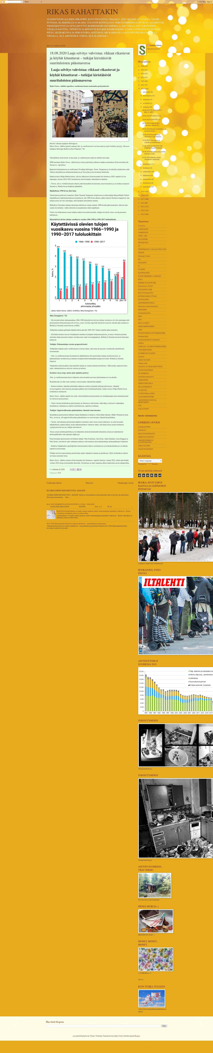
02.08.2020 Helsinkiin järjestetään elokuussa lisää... (154, 152)
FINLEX (141, 252)
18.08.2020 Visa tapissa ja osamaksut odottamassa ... (152, 141)
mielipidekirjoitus (144, 313)
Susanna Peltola (155, 45)
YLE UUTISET (143, 409)
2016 (143, 203)
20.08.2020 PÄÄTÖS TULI (151, 116)
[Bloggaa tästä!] (73, 469)
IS (139, 266)
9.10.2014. (141, 226)
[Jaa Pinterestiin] (80, 469)
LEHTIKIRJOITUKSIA (146, 303)
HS (139, 259)
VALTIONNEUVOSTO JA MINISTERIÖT (147, 401)
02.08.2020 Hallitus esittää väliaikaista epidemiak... (151, 158)
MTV (140, 319)
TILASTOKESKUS (145, 387)
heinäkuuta (147, 164)
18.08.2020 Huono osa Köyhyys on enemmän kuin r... (154, 130)
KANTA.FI (142, 430)
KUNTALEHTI (143, 299)
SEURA (141, 343)
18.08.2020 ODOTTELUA (151, 119)
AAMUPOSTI (143, 232)
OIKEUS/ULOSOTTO (146, 437)
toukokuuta (147, 171)
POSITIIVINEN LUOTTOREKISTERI (151, 333)
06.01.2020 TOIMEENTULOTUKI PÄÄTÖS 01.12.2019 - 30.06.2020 (70, 504)
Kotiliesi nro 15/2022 (145, 286)
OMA (140, 329)
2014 (143, 210)
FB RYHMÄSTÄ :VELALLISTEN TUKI (152, 249)
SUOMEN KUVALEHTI (146, 353)
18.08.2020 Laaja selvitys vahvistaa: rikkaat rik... (151, 124)
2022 (143, 81)
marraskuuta (147, 95)
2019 (143, 191)
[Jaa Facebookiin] (78, 469)
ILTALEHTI (142, 262)
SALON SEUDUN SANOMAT (149, 340)
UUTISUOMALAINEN (146, 393)
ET (139, 246)
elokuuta (146, 107)
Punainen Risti (143, 336)
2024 (143, 73)
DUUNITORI (143, 239)
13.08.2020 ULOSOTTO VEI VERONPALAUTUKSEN (152, 147)
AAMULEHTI (143, 229)
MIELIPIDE (142, 309)
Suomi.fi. (141, 356)
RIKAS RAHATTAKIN (82, 11)
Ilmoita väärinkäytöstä (147, 415)
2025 (143, 70)
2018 (143, 195)
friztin (120, 1036)
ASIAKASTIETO (144, 427)
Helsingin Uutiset (144, 256)
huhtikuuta (147, 175)
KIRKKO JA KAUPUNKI (147, 283)
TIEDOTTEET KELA (145, 383)
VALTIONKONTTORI (146, 397)
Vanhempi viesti (125, 482)
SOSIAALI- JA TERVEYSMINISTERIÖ (152, 346)
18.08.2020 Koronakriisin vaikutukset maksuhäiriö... (152, 135)
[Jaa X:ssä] (76, 469)
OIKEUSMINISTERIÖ (146, 326)
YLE (59, 473)
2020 (143, 89)
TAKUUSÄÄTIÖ (144, 360)
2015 (143, 206)
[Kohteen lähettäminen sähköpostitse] (71, 469)
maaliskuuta (147, 179)
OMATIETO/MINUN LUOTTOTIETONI (145, 441)
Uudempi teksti (54, 482)
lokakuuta (146, 99)
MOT (140, 316)
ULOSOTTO (142, 390)
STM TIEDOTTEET (145, 350)
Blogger (137, 1036)
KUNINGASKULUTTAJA (147, 296)
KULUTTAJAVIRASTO (146, 433)
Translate (155, 464)
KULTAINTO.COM (145, 289)
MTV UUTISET (143, 323)
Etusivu (89, 482)
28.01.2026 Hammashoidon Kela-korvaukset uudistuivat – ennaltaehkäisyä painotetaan (76, 523)
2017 (143, 199)
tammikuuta (147, 187)
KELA (140, 279)
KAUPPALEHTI (144, 273)
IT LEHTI (141, 269)
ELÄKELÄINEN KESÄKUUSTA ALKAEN (66, 490)
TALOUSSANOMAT (145, 370)
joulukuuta (147, 92)
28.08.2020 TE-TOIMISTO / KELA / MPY (152, 111)
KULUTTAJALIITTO (145, 293)
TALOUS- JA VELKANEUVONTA (150, 366)
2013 (143, 214)
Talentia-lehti (142, 363)
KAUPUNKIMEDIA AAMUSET (149, 276)
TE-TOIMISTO (143, 373)
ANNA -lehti (142, 236)
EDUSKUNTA (143, 242)
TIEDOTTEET (143, 380)
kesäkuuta (146, 168)
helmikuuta (147, 183)
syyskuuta (146, 103)
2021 (143, 85)
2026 (143, 66)
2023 (143, 77)
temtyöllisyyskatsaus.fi (146, 376)
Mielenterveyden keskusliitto (148, 306)
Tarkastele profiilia (153, 49)
